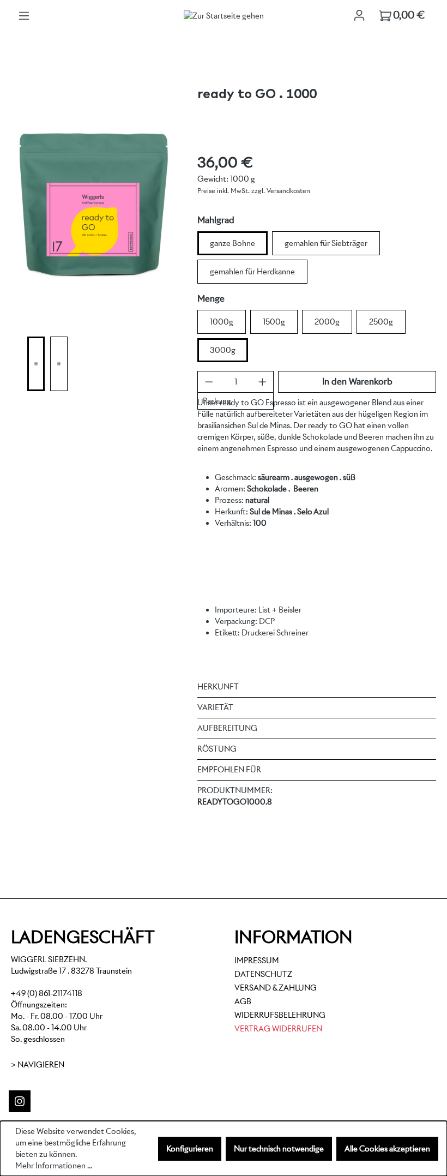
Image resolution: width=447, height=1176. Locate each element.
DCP (267, 621)
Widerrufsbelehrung (279, 1015)
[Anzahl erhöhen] (262, 381)
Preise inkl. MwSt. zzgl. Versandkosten (253, 191)
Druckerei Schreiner (275, 633)
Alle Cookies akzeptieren (387, 1149)
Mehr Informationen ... (53, 1166)
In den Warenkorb (357, 381)
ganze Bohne (232, 243)
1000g (221, 322)
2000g (327, 322)
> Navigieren (37, 1065)
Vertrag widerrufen (278, 1029)
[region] (93, 236)
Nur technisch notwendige (279, 1149)
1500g (274, 322)
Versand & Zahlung (275, 988)
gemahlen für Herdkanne (252, 272)
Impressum (256, 960)
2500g (381, 322)
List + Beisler (279, 610)
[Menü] (24, 16)
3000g (222, 350)
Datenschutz (263, 974)
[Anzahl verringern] (209, 381)
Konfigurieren (189, 1149)
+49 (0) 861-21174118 (46, 993)
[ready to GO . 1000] (93, 204)
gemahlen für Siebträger (326, 243)
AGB (242, 1001)
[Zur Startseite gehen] (223, 16)
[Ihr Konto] (359, 15)
